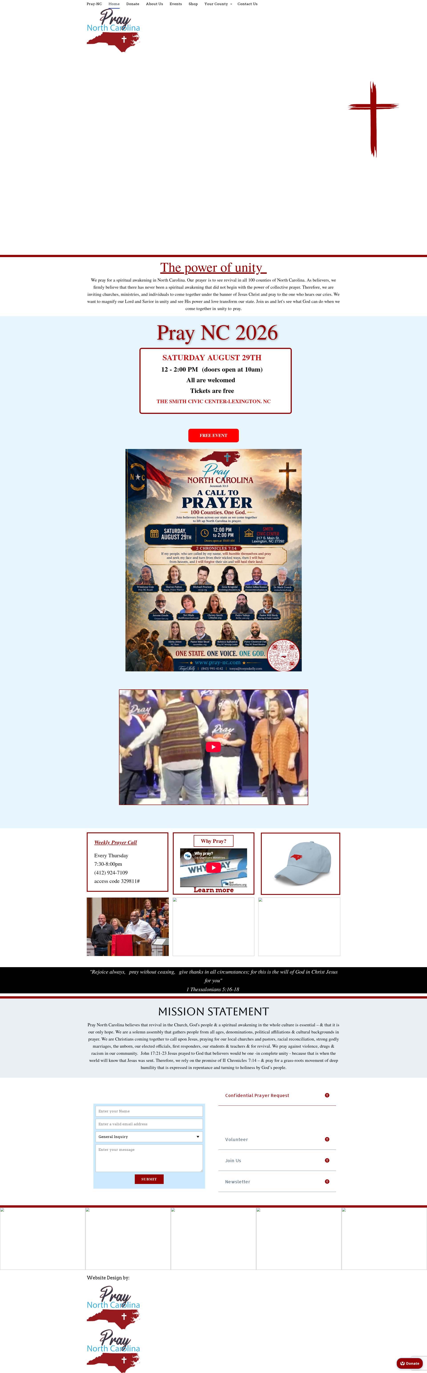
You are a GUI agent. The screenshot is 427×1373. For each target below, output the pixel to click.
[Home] (213, 30)
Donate (132, 4)
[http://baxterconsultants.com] (113, 1307)
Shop (193, 4)
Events (176, 4)
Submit (149, 1179)
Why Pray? (213, 841)
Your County (216, 4)
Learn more (213, 890)
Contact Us (248, 4)
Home (114, 4)
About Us (154, 4)
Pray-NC (94, 4)
